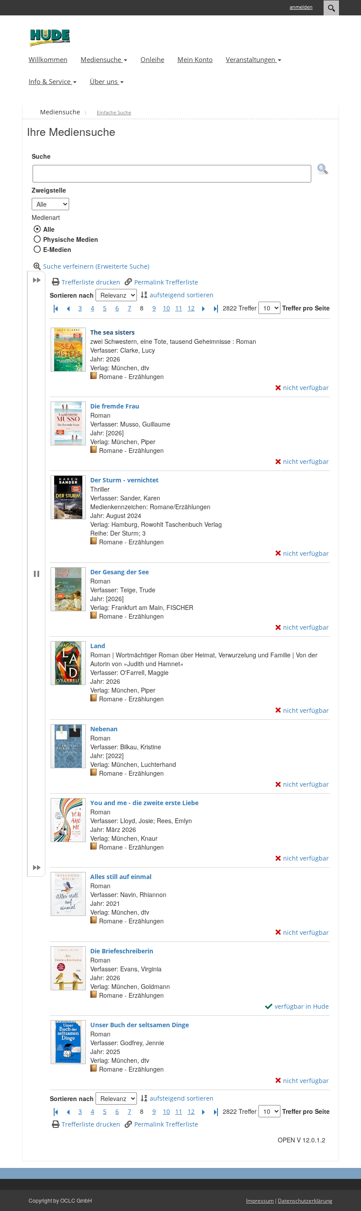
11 (178, 308)
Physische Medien (70, 239)
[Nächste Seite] (203, 308)
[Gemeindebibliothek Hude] (48, 37)
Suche (41, 156)
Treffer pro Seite (306, 307)
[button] (323, 169)
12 (191, 308)
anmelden (301, 7)
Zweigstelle (49, 190)
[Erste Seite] (55, 308)
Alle (48, 229)
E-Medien (57, 249)
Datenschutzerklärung (305, 1200)
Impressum (260, 1200)
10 (166, 308)
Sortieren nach (72, 295)
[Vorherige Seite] (68, 308)
